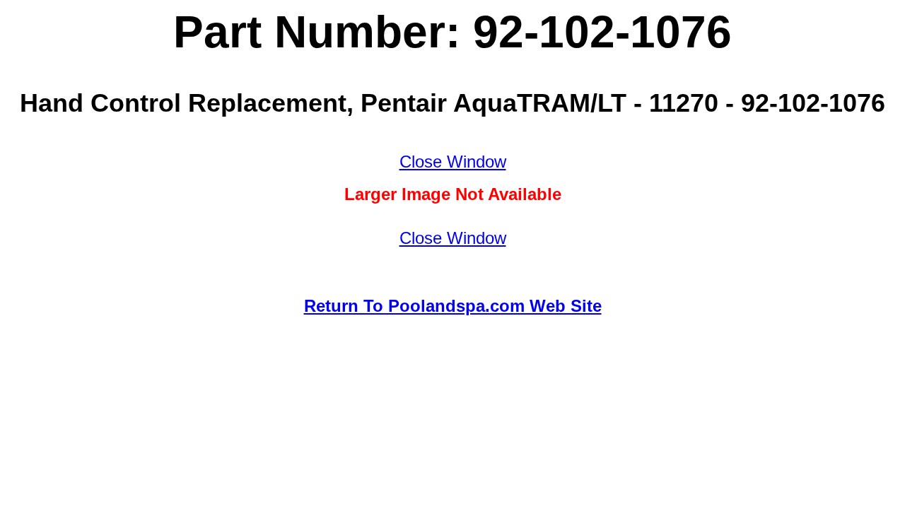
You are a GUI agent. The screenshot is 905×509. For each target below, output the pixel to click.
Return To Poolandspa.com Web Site (453, 305)
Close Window (452, 161)
